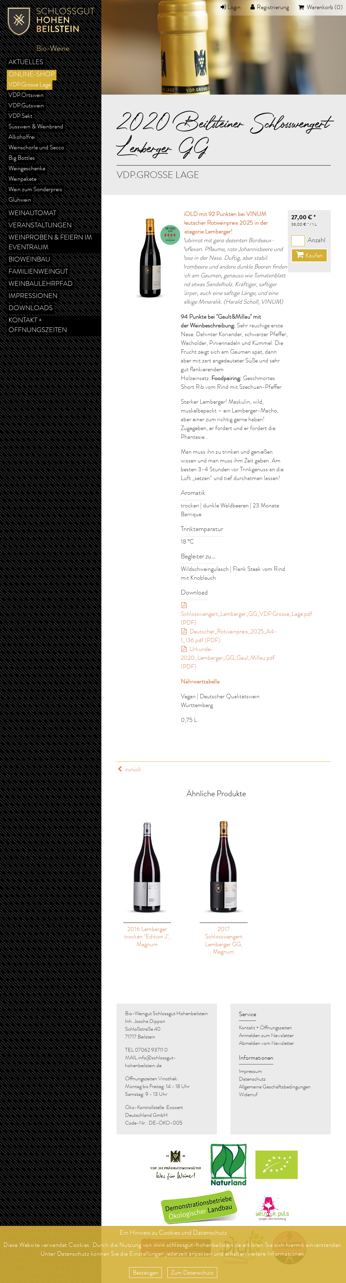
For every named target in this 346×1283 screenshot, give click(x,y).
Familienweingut (38, 272)
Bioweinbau (29, 260)
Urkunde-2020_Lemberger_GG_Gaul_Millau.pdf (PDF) (228, 658)
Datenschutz (73, 1254)
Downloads (30, 308)
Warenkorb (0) (324, 8)
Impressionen (32, 296)
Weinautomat (32, 213)
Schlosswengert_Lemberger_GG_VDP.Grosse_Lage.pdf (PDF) (246, 618)
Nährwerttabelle (200, 682)
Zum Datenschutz (192, 1273)
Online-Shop (31, 75)
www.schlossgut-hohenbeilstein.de (197, 1245)
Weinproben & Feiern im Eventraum (50, 243)
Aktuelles (25, 62)
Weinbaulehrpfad (40, 284)
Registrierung (273, 8)
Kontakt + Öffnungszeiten (37, 326)
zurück (132, 770)
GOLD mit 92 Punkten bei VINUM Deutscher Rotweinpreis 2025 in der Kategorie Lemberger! (224, 223)
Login (234, 8)
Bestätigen (145, 1273)
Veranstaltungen (40, 226)
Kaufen (314, 256)
